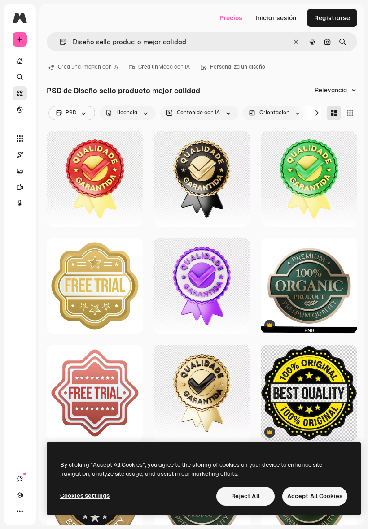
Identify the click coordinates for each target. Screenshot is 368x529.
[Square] (350, 113)
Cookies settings (85, 495)
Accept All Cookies (314, 496)
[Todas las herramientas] (20, 138)
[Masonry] (334, 113)
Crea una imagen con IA (88, 66)
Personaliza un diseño (237, 66)
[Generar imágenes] (20, 171)
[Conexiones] (20, 479)
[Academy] (20, 495)
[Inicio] (20, 61)
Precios (231, 18)
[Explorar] (20, 109)
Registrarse (332, 18)
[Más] (20, 511)
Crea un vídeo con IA (164, 66)
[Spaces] (20, 154)
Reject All (245, 496)
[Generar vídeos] (20, 187)
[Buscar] (20, 77)
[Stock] (20, 93)
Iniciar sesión (276, 18)
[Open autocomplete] (59, 42)
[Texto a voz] (20, 203)
